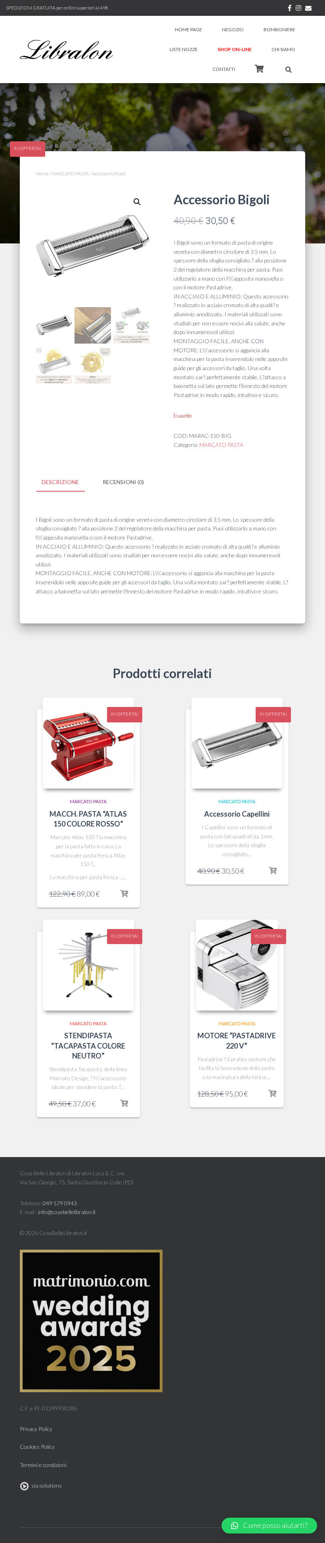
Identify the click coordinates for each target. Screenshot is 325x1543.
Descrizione (60, 482)
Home (42, 174)
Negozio (233, 29)
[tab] (66, 482)
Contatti (223, 69)
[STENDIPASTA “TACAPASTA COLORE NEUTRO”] (88, 965)
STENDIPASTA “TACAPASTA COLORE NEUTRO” (88, 1045)
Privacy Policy (36, 1428)
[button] (269, 1525)
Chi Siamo (283, 49)
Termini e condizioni (43, 1464)
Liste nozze (184, 49)
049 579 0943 (60, 1203)
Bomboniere (279, 29)
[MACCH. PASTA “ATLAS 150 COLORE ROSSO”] (88, 743)
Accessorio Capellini (237, 814)
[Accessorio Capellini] (237, 743)
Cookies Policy (37, 1446)
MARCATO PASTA (70, 174)
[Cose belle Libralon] (66, 49)
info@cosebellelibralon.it (67, 1212)
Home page (188, 29)
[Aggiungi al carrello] (124, 894)
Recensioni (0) (123, 482)
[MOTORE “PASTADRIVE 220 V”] (237, 965)
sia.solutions (45, 1485)
